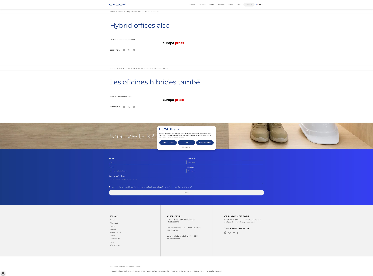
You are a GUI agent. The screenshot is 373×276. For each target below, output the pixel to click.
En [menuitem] (260, 4)
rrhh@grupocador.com (245, 222)
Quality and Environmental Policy (158, 271)
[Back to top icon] (370, 273)
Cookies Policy (199, 271)
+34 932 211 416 (172, 230)
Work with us (114, 245)
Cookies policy (185, 147)
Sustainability (115, 239)
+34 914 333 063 (173, 222)
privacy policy (137, 187)
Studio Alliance (115, 232)
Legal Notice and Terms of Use (182, 271)
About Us (113, 220)
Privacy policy (140, 271)
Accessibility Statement (214, 271)
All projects (114, 223)
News (112, 242)
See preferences (205, 142)
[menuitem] (259, 4)
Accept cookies (168, 142)
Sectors (112, 226)
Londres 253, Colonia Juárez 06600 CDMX (183, 236)
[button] (3, 273)
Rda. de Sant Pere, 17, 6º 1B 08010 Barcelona (184, 228)
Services (113, 229)
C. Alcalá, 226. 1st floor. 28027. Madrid (181, 219)
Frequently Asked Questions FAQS (121, 271)
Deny (186, 142)
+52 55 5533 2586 (173, 238)
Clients (112, 236)
